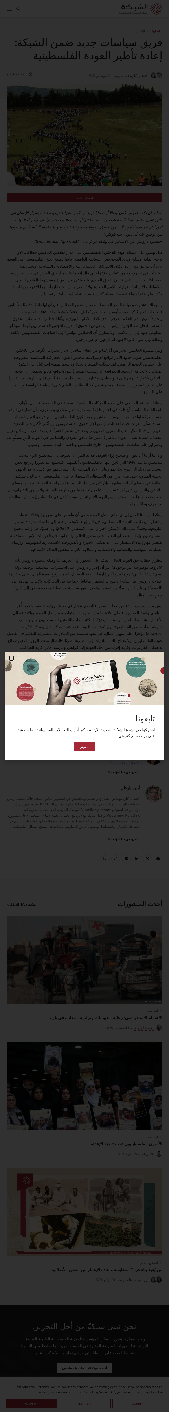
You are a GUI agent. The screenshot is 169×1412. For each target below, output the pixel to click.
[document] (84, 706)
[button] (11, 658)
